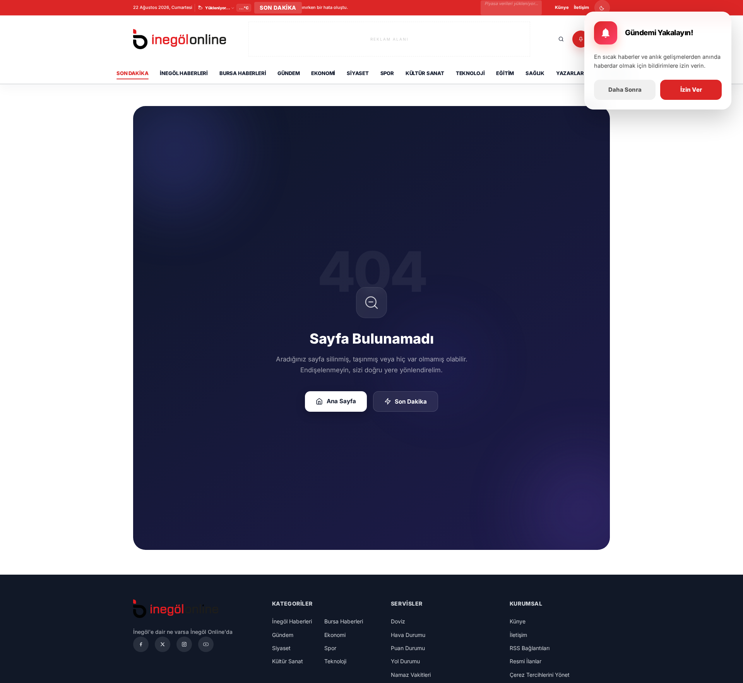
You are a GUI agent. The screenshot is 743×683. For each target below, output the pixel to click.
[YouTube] (206, 644)
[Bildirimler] (580, 39)
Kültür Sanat (425, 73)
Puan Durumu (408, 648)
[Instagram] (184, 644)
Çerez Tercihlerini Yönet (540, 674)
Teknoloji (470, 73)
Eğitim (505, 73)
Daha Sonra (625, 89)
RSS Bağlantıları (530, 648)
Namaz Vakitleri (411, 674)
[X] (162, 644)
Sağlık (535, 73)
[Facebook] (141, 644)
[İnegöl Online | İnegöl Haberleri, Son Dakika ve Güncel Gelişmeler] (179, 39)
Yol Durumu (405, 661)
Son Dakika (132, 73)
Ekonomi (323, 73)
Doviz (398, 621)
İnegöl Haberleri (184, 73)
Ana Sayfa (341, 401)
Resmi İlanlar (525, 661)
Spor (387, 73)
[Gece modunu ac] (602, 7)
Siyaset (358, 73)
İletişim (581, 7)
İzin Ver (691, 89)
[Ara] (561, 39)
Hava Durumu (408, 635)
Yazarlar (570, 73)
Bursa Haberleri (242, 73)
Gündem (288, 73)
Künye (562, 7)
